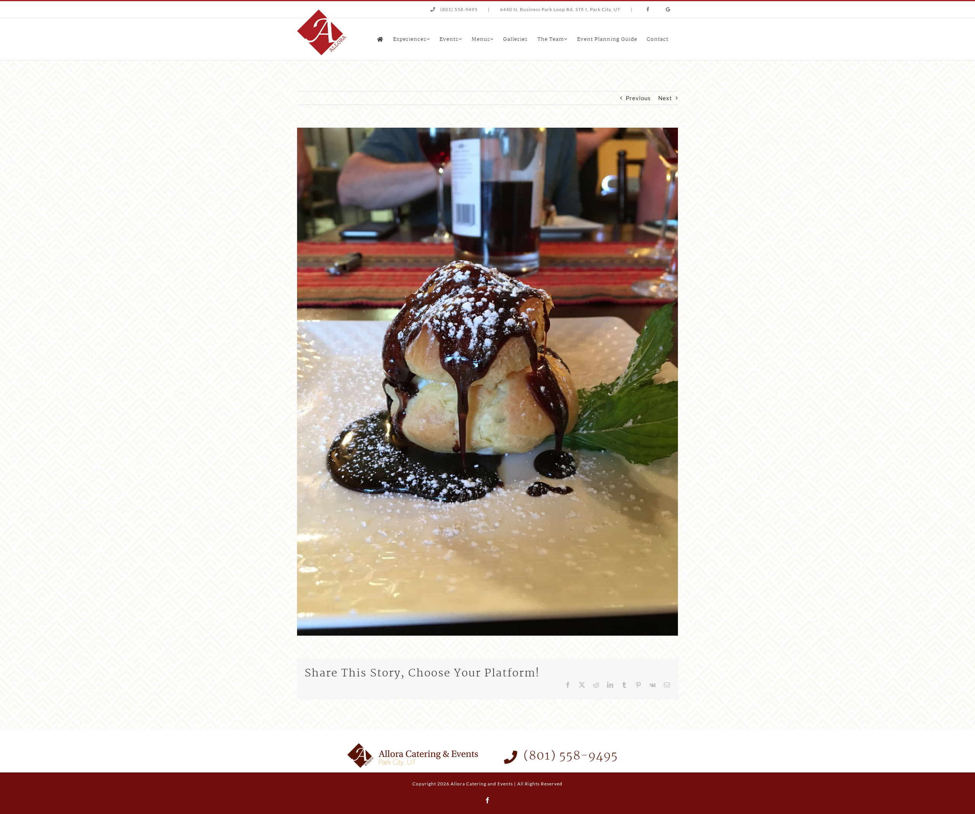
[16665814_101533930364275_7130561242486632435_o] (487, 130)
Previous (638, 98)
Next (665, 98)
